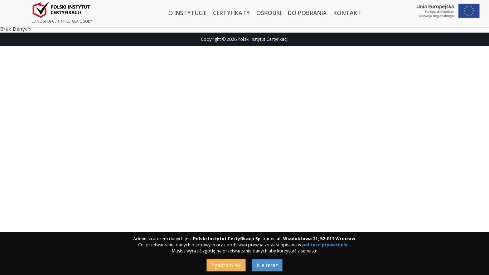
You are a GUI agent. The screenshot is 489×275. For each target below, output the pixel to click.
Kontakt (347, 13)
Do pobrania (307, 13)
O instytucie (187, 13)
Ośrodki (268, 13)
